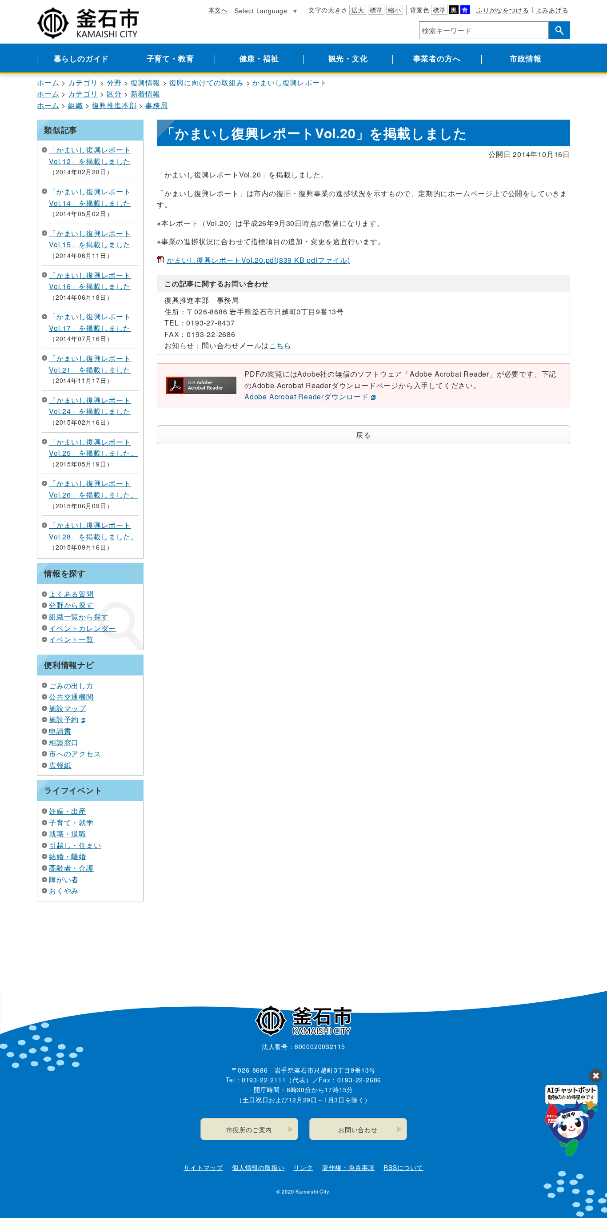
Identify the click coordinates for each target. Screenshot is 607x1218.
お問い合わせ (358, 1129)
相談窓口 (64, 742)
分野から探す (71, 605)
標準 (376, 9)
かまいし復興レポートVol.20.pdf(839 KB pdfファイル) (258, 260)
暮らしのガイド (81, 58)
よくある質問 (71, 594)
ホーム (48, 82)
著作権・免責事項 (348, 1167)
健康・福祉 (259, 58)
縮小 (394, 9)
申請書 (60, 731)
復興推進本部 (114, 105)
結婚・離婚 (67, 856)
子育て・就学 (71, 822)
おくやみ (64, 890)
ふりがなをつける (502, 10)
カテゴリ (83, 82)
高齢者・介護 (71, 868)
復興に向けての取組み (206, 82)
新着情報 (145, 93)
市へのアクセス (75, 753)
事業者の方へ (437, 58)
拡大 (357, 9)
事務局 (156, 105)
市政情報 (525, 58)
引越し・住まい (75, 845)
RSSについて (403, 1167)
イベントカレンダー (82, 628)
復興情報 (145, 82)
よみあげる (552, 10)
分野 (114, 82)
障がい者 (64, 879)
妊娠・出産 (67, 811)
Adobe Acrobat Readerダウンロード (306, 396)
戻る (363, 435)
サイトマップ (203, 1167)
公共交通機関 (71, 696)
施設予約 (64, 719)
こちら (280, 345)
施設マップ (67, 708)
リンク (303, 1167)
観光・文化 (348, 58)
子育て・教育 (170, 58)
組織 (75, 105)
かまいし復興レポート (289, 82)
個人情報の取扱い (258, 1167)
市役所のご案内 (249, 1129)
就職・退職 (67, 833)
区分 (114, 93)
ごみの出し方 (71, 685)
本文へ (218, 10)
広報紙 (60, 765)
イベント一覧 (71, 639)
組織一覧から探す (78, 616)
